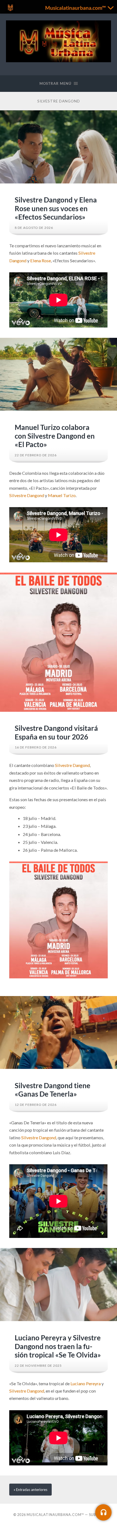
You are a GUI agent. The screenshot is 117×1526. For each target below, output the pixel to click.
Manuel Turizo (62, 495)
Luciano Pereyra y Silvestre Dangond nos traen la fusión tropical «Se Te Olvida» (58, 1346)
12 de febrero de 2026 (36, 1105)
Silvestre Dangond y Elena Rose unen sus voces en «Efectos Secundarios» (56, 208)
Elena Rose (40, 260)
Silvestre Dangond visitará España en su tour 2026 (56, 732)
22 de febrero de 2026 (36, 455)
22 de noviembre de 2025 (38, 1365)
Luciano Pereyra (85, 1383)
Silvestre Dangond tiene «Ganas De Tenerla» (52, 1090)
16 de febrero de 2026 (36, 747)
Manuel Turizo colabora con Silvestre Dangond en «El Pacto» (55, 436)
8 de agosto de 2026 (34, 228)
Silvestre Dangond (26, 495)
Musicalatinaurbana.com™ (55, 1514)
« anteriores (30, 1489)
